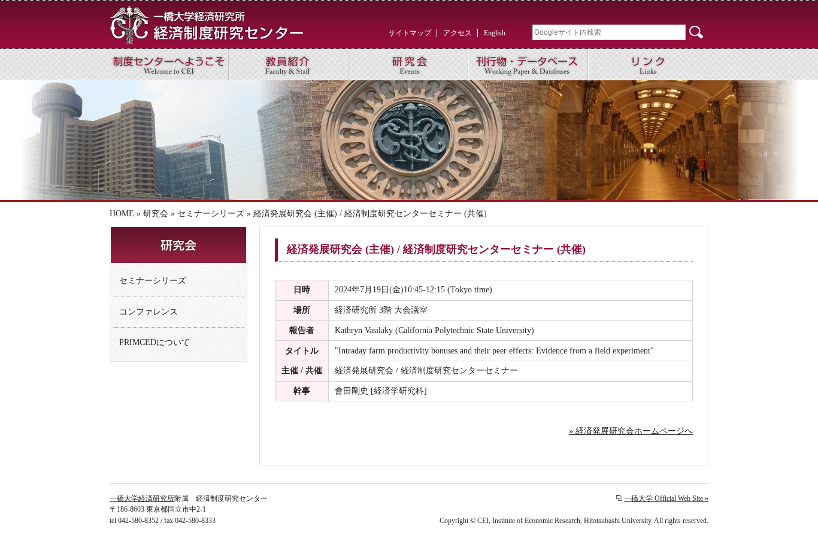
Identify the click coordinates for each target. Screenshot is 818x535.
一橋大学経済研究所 (142, 498)
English (494, 33)
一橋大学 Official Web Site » (666, 498)
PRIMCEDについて (154, 342)
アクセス (457, 33)
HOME (122, 213)
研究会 (155, 213)
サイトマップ (409, 33)
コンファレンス (148, 311)
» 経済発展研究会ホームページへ (631, 431)
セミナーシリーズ (210, 213)
